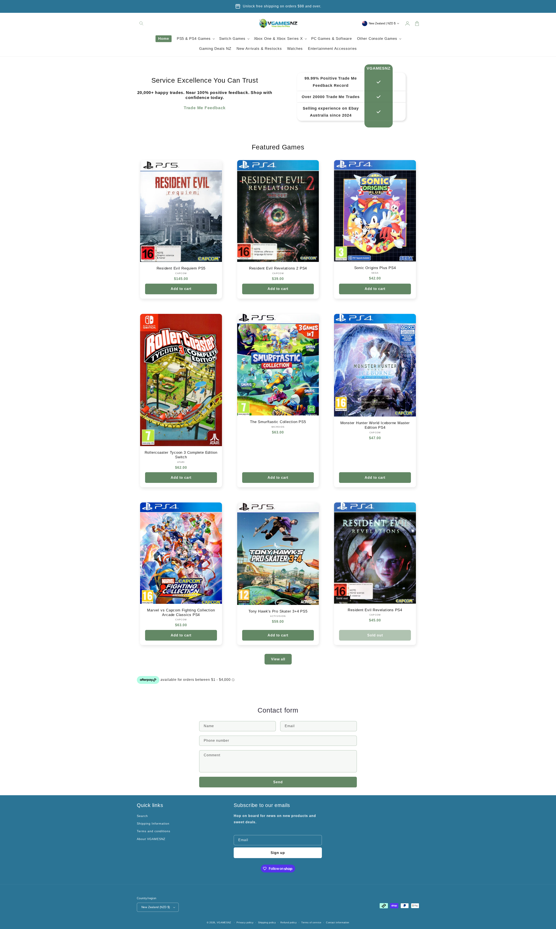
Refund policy (288, 922)
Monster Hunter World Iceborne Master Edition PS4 (375, 425)
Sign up (278, 853)
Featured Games (278, 147)
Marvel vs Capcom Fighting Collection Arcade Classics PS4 (181, 612)
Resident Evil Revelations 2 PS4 (278, 268)
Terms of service (311, 922)
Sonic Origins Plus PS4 (375, 268)
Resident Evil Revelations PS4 (375, 610)
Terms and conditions (153, 831)
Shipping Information (153, 823)
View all (278, 659)
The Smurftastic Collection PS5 (278, 422)
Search (142, 816)
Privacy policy (245, 922)
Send (278, 782)
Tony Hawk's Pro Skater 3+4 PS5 (277, 611)
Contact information (337, 922)
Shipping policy (267, 922)
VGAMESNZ (224, 922)
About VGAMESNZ (151, 839)
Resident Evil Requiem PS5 (181, 268)
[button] (141, 23)
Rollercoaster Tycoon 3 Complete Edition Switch (181, 454)
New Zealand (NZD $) (155, 907)
